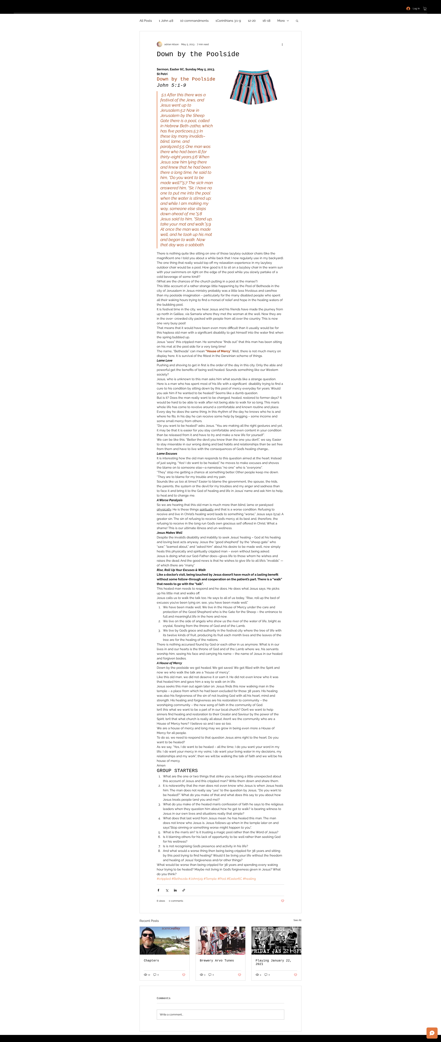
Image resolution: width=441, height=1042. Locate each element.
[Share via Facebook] (158, 890)
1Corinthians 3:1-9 (228, 20)
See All (297, 920)
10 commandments (194, 20)
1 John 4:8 (166, 20)
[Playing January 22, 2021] (276, 941)
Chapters (151, 960)
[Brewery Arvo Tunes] (220, 941)
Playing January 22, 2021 (274, 962)
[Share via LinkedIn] (175, 890)
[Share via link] (183, 890)
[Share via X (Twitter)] (166, 890)
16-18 (266, 20)
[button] (425, 8)
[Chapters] (164, 941)
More (281, 20)
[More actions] (282, 44)
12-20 (252, 20)
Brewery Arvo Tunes (217, 960)
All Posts (146, 20)
